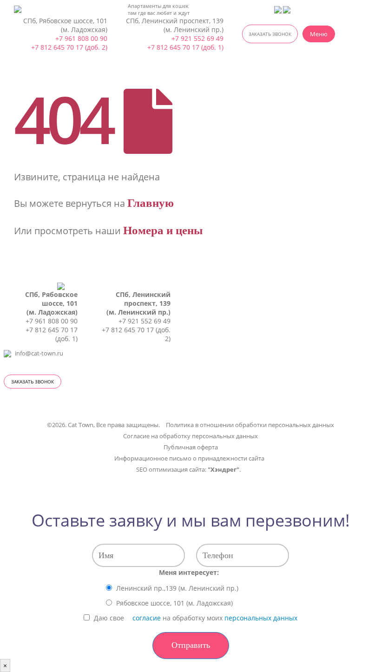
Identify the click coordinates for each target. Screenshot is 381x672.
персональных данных (260, 617)
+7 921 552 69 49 (197, 38)
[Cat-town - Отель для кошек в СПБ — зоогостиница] (29, 9)
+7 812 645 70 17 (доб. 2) (69, 47)
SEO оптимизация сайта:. (188, 470)
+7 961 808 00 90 (81, 38)
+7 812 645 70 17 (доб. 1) (185, 47)
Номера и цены (163, 230)
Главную (150, 203)
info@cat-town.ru (39, 353)
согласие (146, 617)
